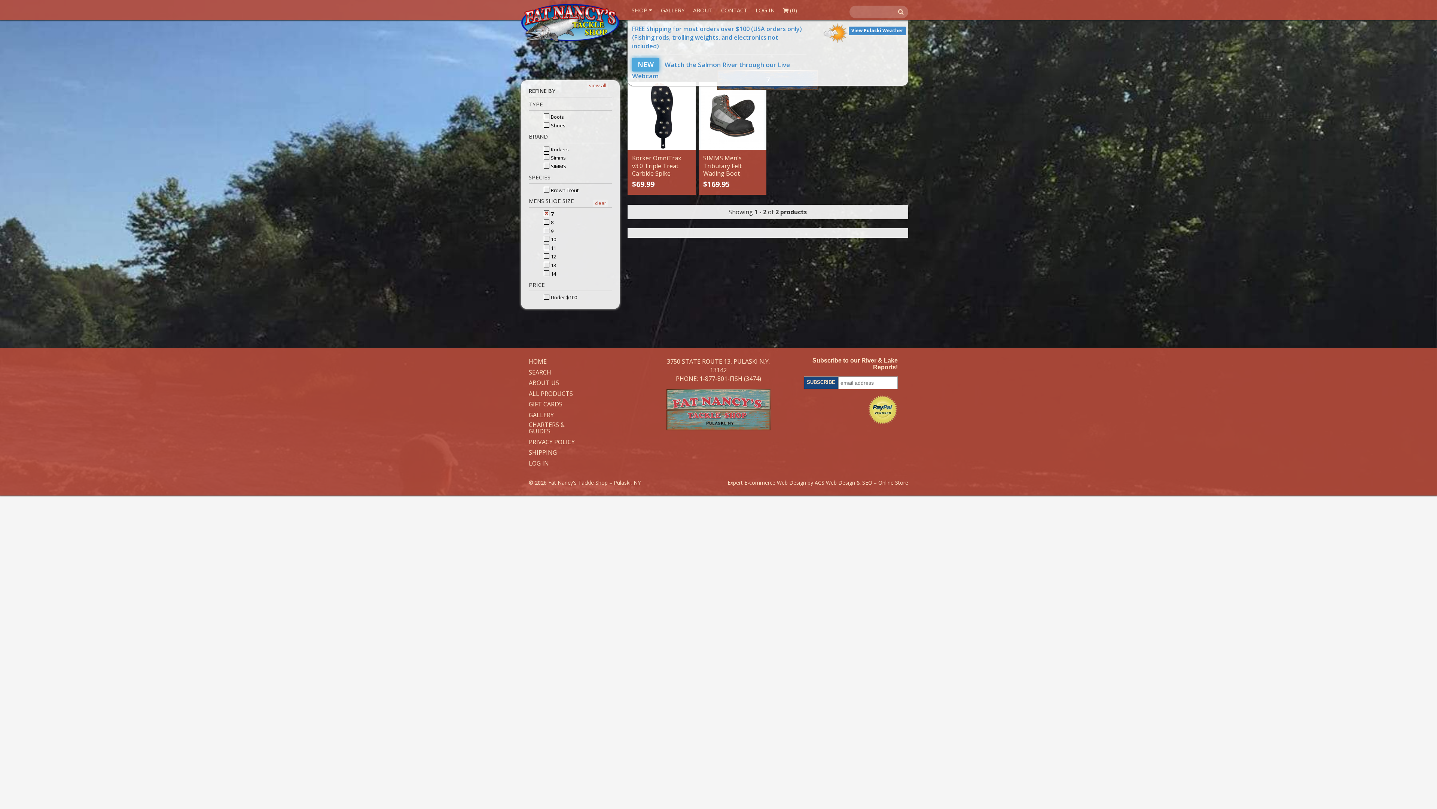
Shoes (557, 125)
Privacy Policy (552, 442)
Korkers (559, 149)
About (703, 10)
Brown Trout (564, 190)
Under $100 (563, 297)
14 (553, 273)
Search (540, 372)
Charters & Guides (547, 428)
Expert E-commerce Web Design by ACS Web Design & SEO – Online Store (817, 482)
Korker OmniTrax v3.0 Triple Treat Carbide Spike (656, 166)
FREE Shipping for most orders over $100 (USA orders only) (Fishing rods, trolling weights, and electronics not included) (717, 37)
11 (553, 248)
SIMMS (558, 166)
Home (538, 361)
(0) (792, 10)
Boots (557, 116)
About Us (544, 383)
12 (553, 256)
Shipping (543, 452)
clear (600, 203)
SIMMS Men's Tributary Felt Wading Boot (722, 166)
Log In (765, 10)
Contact (734, 10)
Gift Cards (545, 404)
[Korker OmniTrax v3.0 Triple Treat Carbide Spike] (661, 115)
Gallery (673, 10)
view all (597, 85)
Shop (640, 10)
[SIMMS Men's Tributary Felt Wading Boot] (732, 115)
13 (553, 265)
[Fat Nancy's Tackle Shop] (570, 22)
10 (553, 239)
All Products (551, 394)
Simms (558, 157)
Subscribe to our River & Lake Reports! (855, 363)
